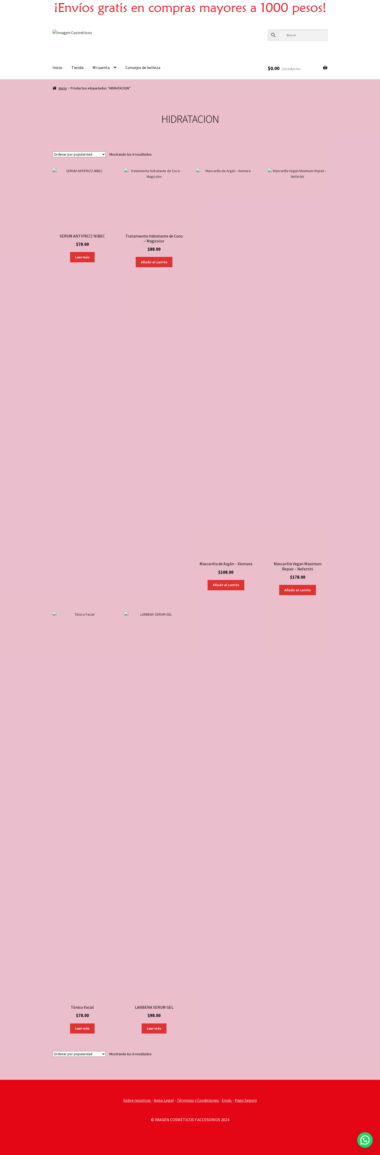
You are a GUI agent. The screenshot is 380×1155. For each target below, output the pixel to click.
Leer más (82, 257)
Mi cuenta (101, 67)
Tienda (77, 67)
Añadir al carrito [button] (154, 262)
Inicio (57, 67)
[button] (365, 1140)
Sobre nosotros (137, 1100)
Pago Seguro (246, 1100)
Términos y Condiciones (198, 1100)
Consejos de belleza (142, 67)
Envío (227, 1100)
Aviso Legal (164, 1100)
